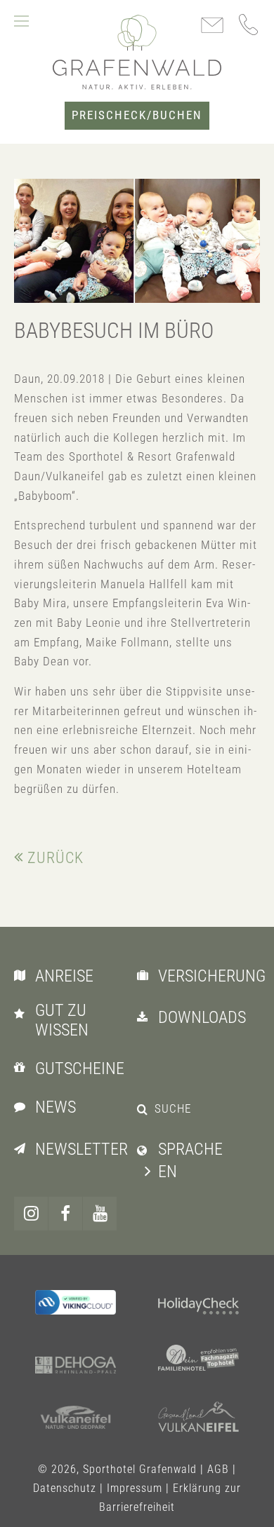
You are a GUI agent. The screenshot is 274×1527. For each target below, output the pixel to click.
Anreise (64, 976)
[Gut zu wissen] (23, 1013)
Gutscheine (79, 1068)
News (55, 1107)
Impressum (134, 1488)
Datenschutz (64, 1488)
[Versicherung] (146, 974)
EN (167, 1171)
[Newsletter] (23, 1148)
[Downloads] (146, 1016)
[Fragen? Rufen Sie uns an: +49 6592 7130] (249, 24)
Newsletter (81, 1149)
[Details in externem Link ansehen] (75, 1302)
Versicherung (212, 976)
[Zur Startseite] (137, 52)
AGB (218, 1469)
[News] (23, 1105)
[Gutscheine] (23, 1067)
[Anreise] (23, 974)
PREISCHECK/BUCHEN (137, 115)
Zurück (55, 858)
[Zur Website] (198, 1307)
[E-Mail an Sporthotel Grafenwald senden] (212, 26)
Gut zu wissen (62, 1020)
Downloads (202, 1017)
